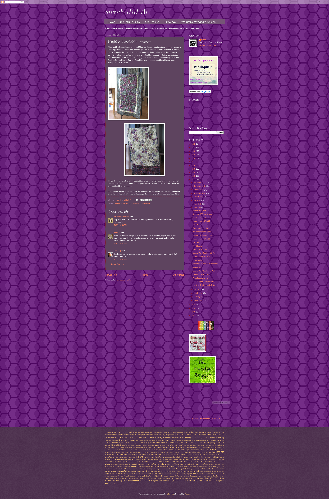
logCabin (198, 461)
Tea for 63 (196, 267)
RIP (106, 471)
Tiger (115, 478)
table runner (145, 203)
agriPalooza (136, 432)
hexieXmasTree (147, 459)
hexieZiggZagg (159, 459)
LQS (203, 462)
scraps (182, 471)
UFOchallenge (219, 478)
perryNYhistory (145, 466)
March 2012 (198, 293)
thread (222, 476)
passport (111, 466)
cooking (188, 438)
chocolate (142, 438)
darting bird (108, 440)
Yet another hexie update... (203, 232)
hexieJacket (155, 452)
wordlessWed (192, 480)
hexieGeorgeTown (126, 452)
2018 (194, 158)
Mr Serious (152, 22)
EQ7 (214, 440)
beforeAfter (208, 432)
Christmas (150, 438)
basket (191, 432)
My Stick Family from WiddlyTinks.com (206, 418)
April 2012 (198, 290)
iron (223, 459)
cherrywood (135, 438)
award (175, 432)
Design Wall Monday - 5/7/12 (203, 271)
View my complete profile (208, 45)
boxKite (187, 435)
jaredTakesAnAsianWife (113, 461)
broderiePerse (194, 435)
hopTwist (193, 459)
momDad (136, 203)
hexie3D (183, 447)
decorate (115, 440)
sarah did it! (126, 11)
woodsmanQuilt (181, 481)
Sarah (203, 40)
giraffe (175, 445)
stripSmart (217, 473)
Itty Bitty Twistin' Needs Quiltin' (204, 285)
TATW (177, 476)
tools (129, 478)
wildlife (160, 481)
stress (206, 473)
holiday (182, 459)
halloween (139, 447)
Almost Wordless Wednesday (204, 282)
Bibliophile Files (130, 22)
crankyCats (194, 438)
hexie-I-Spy (174, 447)
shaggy (216, 471)
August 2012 (198, 197)
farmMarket (108, 442)
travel (148, 478)
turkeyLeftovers (179, 478)
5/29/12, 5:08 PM (120, 225)
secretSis (188, 471)
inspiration (212, 459)
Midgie (107, 464)
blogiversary (170, 435)
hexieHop (146, 452)
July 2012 (197, 200)
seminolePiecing (208, 471)
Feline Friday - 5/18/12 (201, 239)
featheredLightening (134, 442)
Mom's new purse (199, 210)
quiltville (177, 469)
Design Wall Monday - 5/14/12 (204, 253)
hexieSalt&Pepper (157, 457)
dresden (188, 440)
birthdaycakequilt (130, 435)
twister (202, 478)
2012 (194, 180)
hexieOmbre (165, 454)
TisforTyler (123, 478)
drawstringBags (180, 440)
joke (131, 461)
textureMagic (206, 476)
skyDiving (125, 473)
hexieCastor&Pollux (134, 450)
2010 (194, 308)
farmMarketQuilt (117, 442)
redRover (216, 469)
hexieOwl (184, 454)
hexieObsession (155, 455)
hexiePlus (201, 454)
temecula (193, 476)
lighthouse (175, 461)
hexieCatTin (145, 450)
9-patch (126, 432)
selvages (200, 471)
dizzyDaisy (159, 440)
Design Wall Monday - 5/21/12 (204, 235)
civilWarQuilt (159, 438)
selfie (194, 471)
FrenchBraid (220, 442)
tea (181, 476)
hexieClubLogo (183, 450)
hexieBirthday (207, 447)
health (154, 447)
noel (191, 464)
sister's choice (117, 473)
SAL (165, 471)
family (222, 440)
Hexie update (198, 260)
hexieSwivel (177, 457)
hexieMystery (143, 454)
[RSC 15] (206, 329)
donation (172, 440)
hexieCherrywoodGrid (159, 450)
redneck (210, 469)
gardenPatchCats (148, 445)
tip (118, 478)
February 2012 (199, 297)
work (200, 481)
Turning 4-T (189, 478)
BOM (176, 435)
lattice (155, 461)
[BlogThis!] (143, 200)
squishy (190, 474)
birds (115, 435)
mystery (166, 464)
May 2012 (197, 207)
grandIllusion (219, 445)
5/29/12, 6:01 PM (120, 243)
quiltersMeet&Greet (133, 469)
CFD (125, 438)
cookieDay (180, 438)
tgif (212, 476)
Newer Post (111, 275)
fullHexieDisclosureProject (120, 445)
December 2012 (200, 183)
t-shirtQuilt (155, 476)
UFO (211, 478)
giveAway (182, 445)
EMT (211, 440)
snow (166, 473)
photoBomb (155, 467)
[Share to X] (146, 200)
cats (120, 437)
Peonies (196, 242)
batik (196, 432)
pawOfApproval (119, 466)
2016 (194, 165)
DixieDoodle (151, 440)
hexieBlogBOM (218, 447)
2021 (194, 148)
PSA (214, 466)
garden (139, 445)
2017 (194, 162)
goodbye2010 (191, 445)
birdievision (109, 435)
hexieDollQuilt (210, 450)
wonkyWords (173, 481)
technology (186, 476)
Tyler (207, 478)
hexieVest (138, 459)
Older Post (178, 275)
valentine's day (117, 481)
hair (134, 447)
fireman (152, 442)
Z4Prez (208, 481)
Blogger (187, 494)
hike (166, 459)
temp (200, 476)
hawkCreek (147, 447)
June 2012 (198, 204)
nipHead (187, 464)
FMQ (182, 442)
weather (135, 480)
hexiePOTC (220, 454)
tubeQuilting (161, 478)
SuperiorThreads (123, 476)
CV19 (216, 438)
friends (107, 445)
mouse (139, 464)
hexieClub (172, 450)
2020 (194, 151)
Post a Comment (117, 264)
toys (140, 478)
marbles (218, 461)
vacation (108, 481)
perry (139, 466)
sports (176, 473)
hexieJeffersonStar (167, 452)
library (168, 462)
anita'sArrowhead (147, 432)
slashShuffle (132, 473)
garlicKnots (165, 445)
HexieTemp (187, 457)
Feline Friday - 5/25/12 (201, 221)
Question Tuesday (200, 250)
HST (198, 459)
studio (222, 473)
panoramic (210, 464)
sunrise (107, 476)
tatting (172, 476)
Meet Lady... (197, 246)
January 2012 (199, 300)
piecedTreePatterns (183, 466)
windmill (166, 481)
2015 (194, 169)
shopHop (221, 471)
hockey (176, 459)
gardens (158, 445)
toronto (133, 478)
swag (137, 476)
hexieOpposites (174, 454)
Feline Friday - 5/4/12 (201, 274)
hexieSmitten (169, 457)
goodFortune (200, 445)
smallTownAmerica (141, 473)
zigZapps (221, 481)
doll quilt (165, 440)
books (181, 434)
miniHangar (114, 464)
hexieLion (207, 452)
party (106, 466)
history (170, 459)
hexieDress (221, 450)
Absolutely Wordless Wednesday (205, 264)
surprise (132, 476)
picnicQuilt (163, 466)
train (143, 478)
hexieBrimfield (109, 450)
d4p (219, 438)
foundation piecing (193, 442)
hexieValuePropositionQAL (124, 459)
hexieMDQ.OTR (218, 452)
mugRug (153, 464)
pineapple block (195, 466)
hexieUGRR (109, 459)
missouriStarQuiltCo (124, 464)
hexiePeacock (193, 454)
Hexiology (170, 22)
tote (137, 478)
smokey (150, 474)
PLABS (202, 466)
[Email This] (141, 200)
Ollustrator (170, 494)
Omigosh (196, 464)
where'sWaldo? (144, 481)
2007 (194, 315)
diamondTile (139, 440)
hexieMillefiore (110, 454)
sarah (169, 471)
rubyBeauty (137, 471)
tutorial (196, 478)
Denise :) (117, 251)
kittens (151, 461)
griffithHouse (124, 447)
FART (126, 442)
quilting (149, 469)
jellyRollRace (125, 461)
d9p (223, 438)
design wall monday (127, 440)
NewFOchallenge (177, 464)
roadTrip (111, 471)
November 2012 (200, 186)
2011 (194, 305)
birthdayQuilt (141, 435)
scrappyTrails (176, 471)
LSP (206, 461)
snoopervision (159, 473)
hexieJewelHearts (181, 452)
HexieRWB (139, 457)
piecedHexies (172, 467)
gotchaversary (210, 445)
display (146, 440)
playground (208, 466)
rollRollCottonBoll (120, 471)
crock (212, 438)
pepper (133, 466)
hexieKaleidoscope (196, 452)
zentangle (214, 481)
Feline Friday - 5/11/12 (201, 257)
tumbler (172, 478)
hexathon (166, 447)
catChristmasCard (111, 438)
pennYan (127, 466)
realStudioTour (202, 469)
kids (142, 461)
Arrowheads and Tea (200, 278)
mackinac (211, 461)
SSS (194, 473)
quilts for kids (162, 469)
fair (218, 440)
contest (173, 438)
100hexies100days (111, 432)
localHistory (191, 461)
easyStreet (196, 440)
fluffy (178, 442)
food (185, 443)
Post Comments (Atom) (124, 280)
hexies (147, 457)
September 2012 (200, 193)
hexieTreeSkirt (198, 457)
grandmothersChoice (112, 447)
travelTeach (154, 478)
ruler (143, 471)
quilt (223, 466)
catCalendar (220, 435)
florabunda (172, 442)
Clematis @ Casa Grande (202, 214)
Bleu (160, 435)
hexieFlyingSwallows (112, 452)
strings (210, 473)
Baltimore (180, 432)
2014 (194, 172)
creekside (206, 438)
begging (215, 432)
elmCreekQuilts (204, 440)
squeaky (182, 473)
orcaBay (204, 464)
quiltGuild (142, 469)
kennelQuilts (136, 461)
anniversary (157, 432)
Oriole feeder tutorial (200, 228)
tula (167, 478)
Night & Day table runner (202, 218)
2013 (194, 176)
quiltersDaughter (121, 469)
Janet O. (117, 233)
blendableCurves (152, 435)
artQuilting (164, 432)
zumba (114, 484)
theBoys (216, 476)
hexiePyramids (119, 457)
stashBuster (200, 473)
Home (111, 22)
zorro (108, 483)
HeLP (159, 447)
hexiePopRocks (210, 454)
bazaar (201, 432)
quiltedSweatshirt (110, 469)
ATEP (170, 432)
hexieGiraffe (137, 452)
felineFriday (145, 442)
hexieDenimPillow (197, 450)
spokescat (171, 473)
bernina (221, 432)
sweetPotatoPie (145, 476)
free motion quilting (121, 203)
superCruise (113, 476)
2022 (194, 144)
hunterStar (204, 459)
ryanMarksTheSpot (156, 471)
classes (168, 438)
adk (130, 432)
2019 (194, 155)
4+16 (120, 432)
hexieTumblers (209, 457)
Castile (214, 435)
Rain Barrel (197, 225)
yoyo (204, 481)
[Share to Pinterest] (151, 200)
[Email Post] (136, 200)
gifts (130, 203)
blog (164, 435)
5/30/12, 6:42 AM (120, 259)
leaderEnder (161, 461)
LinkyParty (184, 462)
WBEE (130, 481)
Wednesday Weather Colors (198, 22)
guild (130, 447)
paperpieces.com (219, 464)
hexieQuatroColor (129, 457)
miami (222, 461)
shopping (108, 473)
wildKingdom (153, 481)
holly (187, 459)
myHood (160, 464)
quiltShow (169, 469)
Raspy (194, 469)
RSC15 (130, 471)
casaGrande (206, 435)
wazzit (125, 481)
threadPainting (109, 478)
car (200, 435)
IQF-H (218, 459)
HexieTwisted (219, 457)
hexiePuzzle (109, 457)
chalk (129, 438)
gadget (133, 445)
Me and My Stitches (121, 216)
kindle (146, 461)
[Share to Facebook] (148, 200)
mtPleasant (145, 464)
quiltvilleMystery (186, 469)
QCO (219, 466)
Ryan (147, 471)
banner (186, 432)
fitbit (167, 442)
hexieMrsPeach (133, 454)
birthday (121, 435)
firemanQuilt (160, 443)
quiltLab (155, 469)
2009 (194, 312)
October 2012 (199, 190)
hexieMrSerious (121, 455)
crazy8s (201, 438)
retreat (222, 469)
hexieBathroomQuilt (194, 447)
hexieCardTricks (120, 450)
